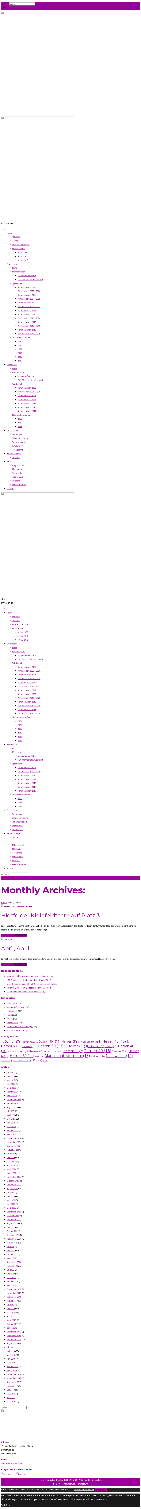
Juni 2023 (11, 1196)
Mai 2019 (11, 1312)
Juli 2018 (10, 1347)
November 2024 (14, 1142)
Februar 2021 (12, 1254)
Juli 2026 (10, 1072)
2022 (20, 349)
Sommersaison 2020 (27, 314)
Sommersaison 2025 (27, 295)
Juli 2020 (10, 1269)
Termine (16, 240)
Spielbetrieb (17, 283)
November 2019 (14, 1293)
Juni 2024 (11, 1157)
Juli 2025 (10, 1111)
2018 (20, 357)
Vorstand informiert (20, 244)
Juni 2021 (11, 1250)
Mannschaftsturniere (16, 1007)
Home (4, 902)
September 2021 (14, 1239)
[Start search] (8, 4)
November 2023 (14, 1177)
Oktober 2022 (13, 1215)
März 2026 (11, 1088)
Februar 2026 (12, 1091)
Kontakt (10, 488)
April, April (15, 948)
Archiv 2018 (23, 260)
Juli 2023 (10, 1192)
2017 (20, 360)
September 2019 (14, 1297)
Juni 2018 (11, 1351)
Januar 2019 (12, 1328)
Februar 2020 (12, 1281)
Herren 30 (22, 1055)
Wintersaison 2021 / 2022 (29, 306)
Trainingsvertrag (19, 442)
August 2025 (12, 1107)
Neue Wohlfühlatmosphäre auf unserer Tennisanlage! (30, 976)
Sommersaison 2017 (27, 411)
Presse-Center (18, 248)
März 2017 (11, 1401)
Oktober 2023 (13, 1180)
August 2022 (12, 1223)
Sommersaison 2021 (27, 310)
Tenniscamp (17, 449)
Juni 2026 (11, 1076)
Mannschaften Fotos (27, 275)
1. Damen (10, 1041)
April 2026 (11, 1084)
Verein (9, 461)
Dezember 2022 (14, 1211)
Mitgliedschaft (18, 465)
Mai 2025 (11, 1119)
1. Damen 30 (27, 1042)
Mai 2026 (11, 1080)
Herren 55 (39, 1056)
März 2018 (11, 1362)
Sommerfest (6, 1061)
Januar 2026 (12, 1095)
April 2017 (11, 1397)
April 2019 (11, 1316)
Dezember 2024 (14, 1138)
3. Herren (20, 1051)
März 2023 (11, 1208)
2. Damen (96, 1046)
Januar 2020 (12, 1285)
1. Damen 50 (46, 1041)
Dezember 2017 (14, 1374)
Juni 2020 (11, 1273)
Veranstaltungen (14, 453)
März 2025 (11, 1126)
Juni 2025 (11, 1115)
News (9, 233)
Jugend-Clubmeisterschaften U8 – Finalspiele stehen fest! (32, 984)
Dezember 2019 (14, 1289)
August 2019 (12, 1300)
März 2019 (11, 1320)
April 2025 (11, 1122)
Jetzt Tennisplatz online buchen (20, 7)
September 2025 (14, 1103)
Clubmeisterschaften (21, 337)
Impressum (83, 1483)
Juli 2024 (10, 1153)
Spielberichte (12, 1022)
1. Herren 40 (112, 1041)
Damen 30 (73, 1051)
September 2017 (14, 1382)
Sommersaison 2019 (27, 322)
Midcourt (97, 1056)
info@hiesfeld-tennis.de (11, 1463)
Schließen (5, 1505)
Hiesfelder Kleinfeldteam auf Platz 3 (50, 915)
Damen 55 (120, 1051)
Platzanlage (17, 469)
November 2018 (14, 1335)
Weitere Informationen (84, 1489)
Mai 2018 (11, 1355)
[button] (7, 223)
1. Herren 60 (48, 1045)
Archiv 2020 (23, 252)
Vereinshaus (17, 477)
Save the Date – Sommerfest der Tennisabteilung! (29, 987)
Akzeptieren (100, 1490)
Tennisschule (12, 430)
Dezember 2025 (14, 1099)
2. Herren (109, 1047)
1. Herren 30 (87, 1041)
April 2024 (11, 1165)
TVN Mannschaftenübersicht (30, 279)
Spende (17, 1061)
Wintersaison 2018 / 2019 (29, 326)
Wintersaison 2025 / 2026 (29, 291)
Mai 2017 (11, 1393)
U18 (45, 1061)
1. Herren (67, 1041)
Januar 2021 (12, 1258)
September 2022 (14, 1219)
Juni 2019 (11, 1308)
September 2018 (14, 1339)
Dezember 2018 (14, 1331)
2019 (20, 353)
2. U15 (11, 1052)
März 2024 (11, 1169)
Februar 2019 (12, 1324)
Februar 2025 (12, 1130)
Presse (10, 1018)
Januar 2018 (12, 1370)
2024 (20, 341)
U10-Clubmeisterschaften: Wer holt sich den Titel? (29, 980)
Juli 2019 (10, 1304)
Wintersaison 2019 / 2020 (29, 318)
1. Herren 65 (76, 1046)
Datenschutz (69, 1483)
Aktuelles (16, 237)
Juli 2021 (10, 1246)
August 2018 (12, 1343)
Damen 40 (97, 1050)
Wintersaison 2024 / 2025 (29, 298)
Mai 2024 (11, 1161)
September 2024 (14, 1146)
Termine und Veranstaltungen (20, 1026)
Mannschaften (18, 271)
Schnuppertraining (20, 438)
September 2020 (14, 1262)
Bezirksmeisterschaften (53, 1052)
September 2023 (14, 1184)
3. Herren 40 (35, 1051)
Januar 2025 (12, 1134)
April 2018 (11, 1358)
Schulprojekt (17, 446)
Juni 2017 (11, 1389)
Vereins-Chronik (19, 484)
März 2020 (11, 1277)
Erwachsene (12, 264)
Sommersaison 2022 (27, 302)
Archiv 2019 (23, 256)
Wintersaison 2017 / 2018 (29, 333)
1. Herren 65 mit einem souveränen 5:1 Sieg (26, 991)
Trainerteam (17, 434)
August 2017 (12, 1386)
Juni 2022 (11, 1227)
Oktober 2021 (13, 1235)
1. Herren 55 (27, 1047)
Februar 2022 (12, 1231)
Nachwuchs (12, 364)
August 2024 (12, 1149)
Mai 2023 (11, 1200)
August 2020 (12, 1266)
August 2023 (12, 1188)
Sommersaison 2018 (27, 329)
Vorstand (16, 480)
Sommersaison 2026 (27, 287)
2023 (20, 345)
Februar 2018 (12, 1366)
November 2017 (14, 1378)
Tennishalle (17, 473)
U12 (37, 1060)
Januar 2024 (12, 1173)
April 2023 (11, 1204)
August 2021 (12, 1242)
